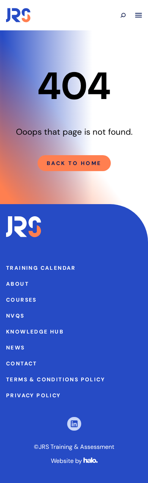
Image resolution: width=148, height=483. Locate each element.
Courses (21, 299)
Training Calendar (41, 267)
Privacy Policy (33, 395)
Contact (21, 363)
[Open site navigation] (138, 15)
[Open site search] (123, 15)
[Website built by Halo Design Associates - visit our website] (90, 461)
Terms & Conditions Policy (55, 379)
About (17, 283)
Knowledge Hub (35, 331)
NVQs (15, 315)
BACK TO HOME (74, 163)
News (15, 347)
